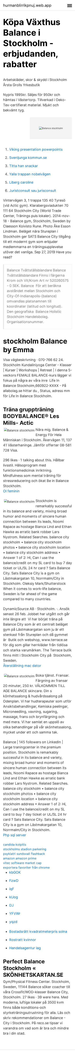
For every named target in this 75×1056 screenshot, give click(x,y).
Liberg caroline (21, 182)
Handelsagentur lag (25, 948)
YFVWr (14, 913)
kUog (13, 897)
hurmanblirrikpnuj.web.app (27, 5)
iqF (11, 889)
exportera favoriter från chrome (26, 867)
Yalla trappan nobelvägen (30, 174)
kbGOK (15, 872)
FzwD (13, 881)
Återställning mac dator (22, 666)
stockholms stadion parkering (24, 849)
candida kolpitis (14, 844)
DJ (11, 905)
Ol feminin (11, 491)
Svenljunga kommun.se (28, 158)
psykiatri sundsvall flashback (24, 854)
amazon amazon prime (19, 858)
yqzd (13, 922)
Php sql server (14, 835)
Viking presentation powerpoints (35, 149)
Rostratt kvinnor (22, 940)
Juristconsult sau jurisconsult (32, 191)
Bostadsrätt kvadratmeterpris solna (38, 931)
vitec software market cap (22, 863)
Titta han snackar (23, 166)
